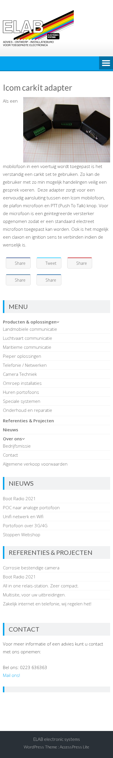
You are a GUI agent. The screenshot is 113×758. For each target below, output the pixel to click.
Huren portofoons (21, 392)
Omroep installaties (22, 383)
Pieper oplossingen (22, 356)
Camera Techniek (20, 374)
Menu (106, 63)
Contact (10, 455)
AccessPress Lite (74, 746)
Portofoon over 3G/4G (25, 525)
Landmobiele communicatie (30, 329)
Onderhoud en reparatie (27, 410)
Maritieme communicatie (27, 347)
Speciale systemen (21, 401)
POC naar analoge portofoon (31, 507)
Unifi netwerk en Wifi (23, 516)
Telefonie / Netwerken (25, 365)
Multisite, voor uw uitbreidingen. (34, 595)
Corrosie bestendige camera (31, 568)
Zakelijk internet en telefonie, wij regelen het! (47, 604)
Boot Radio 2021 (19, 498)
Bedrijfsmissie (17, 446)
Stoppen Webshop (21, 534)
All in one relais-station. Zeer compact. (41, 586)
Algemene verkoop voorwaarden (35, 464)
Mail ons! (11, 675)
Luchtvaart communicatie (27, 338)
